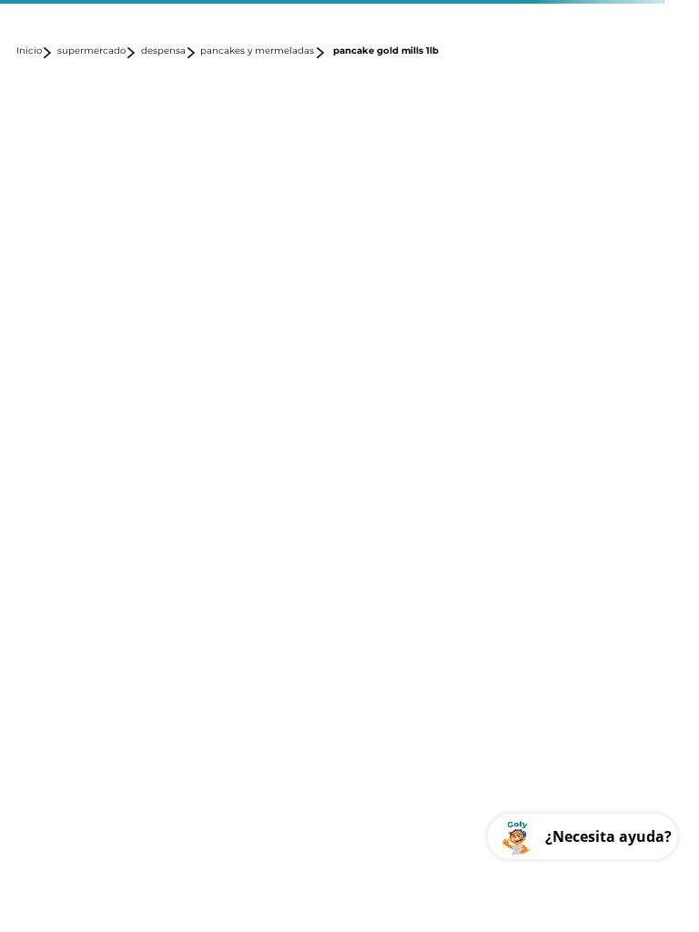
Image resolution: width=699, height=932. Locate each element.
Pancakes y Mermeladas (257, 51)
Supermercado (91, 51)
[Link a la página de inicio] (35, 53)
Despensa (163, 51)
